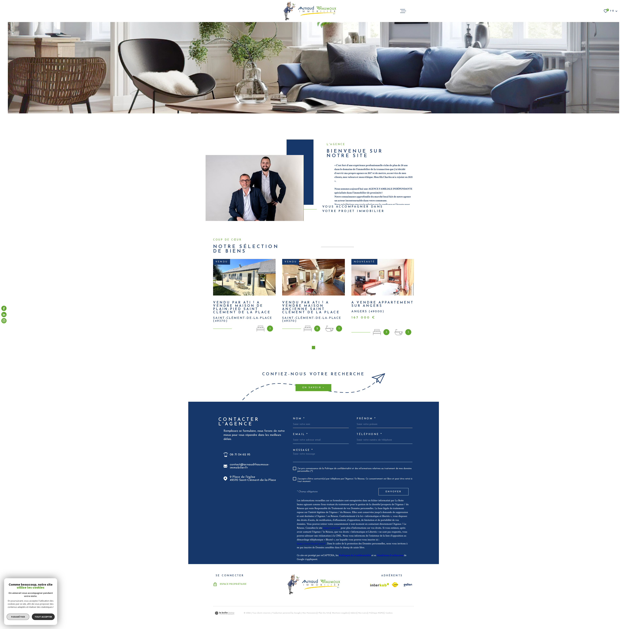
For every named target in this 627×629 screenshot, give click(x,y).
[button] (313, 347)
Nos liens (362, 613)
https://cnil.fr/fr (331, 528)
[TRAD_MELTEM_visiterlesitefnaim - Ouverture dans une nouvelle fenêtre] (395, 584)
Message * (303, 450)
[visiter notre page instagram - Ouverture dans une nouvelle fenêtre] (4, 320)
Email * (300, 434)
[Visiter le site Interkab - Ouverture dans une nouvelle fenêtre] (379, 584)
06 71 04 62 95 (240, 454)
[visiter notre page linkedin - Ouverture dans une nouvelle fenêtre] (4, 314)
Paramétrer (18, 616)
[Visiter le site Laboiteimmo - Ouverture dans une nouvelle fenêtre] (224, 613)
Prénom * (366, 419)
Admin (353, 613)
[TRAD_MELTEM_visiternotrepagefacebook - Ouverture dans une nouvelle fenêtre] (4, 308)
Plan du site (324, 613)
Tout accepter (43, 616)
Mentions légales (340, 613)
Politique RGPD (376, 613)
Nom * (299, 419)
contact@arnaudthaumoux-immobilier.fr (249, 466)
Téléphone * (369, 434)
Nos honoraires (309, 613)
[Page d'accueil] (309, 11)
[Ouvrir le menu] (403, 11)
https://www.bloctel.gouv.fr (311, 543)
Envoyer (394, 491)
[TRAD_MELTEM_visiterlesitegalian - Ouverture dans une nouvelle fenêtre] (407, 584)
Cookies (389, 613)
